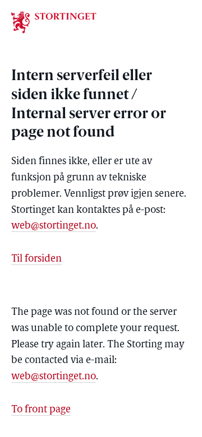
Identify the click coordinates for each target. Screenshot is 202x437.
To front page (41, 410)
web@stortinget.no (53, 226)
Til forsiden (36, 259)
